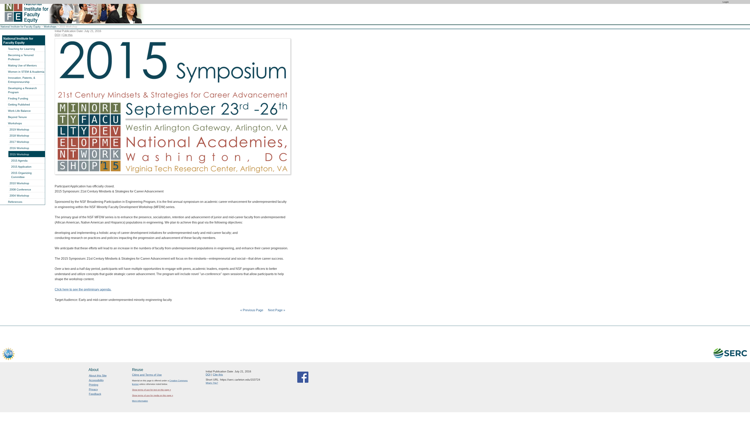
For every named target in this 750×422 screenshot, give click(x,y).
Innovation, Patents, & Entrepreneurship (21, 79)
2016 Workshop (19, 148)
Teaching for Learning (21, 48)
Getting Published (19, 104)
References (15, 201)
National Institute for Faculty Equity (21, 26)
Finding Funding (18, 98)
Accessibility (96, 380)
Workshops (50, 26)
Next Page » (276, 310)
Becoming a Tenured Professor (21, 57)
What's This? (212, 383)
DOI (57, 35)
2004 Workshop (19, 195)
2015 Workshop (19, 154)
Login (726, 2)
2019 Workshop (19, 129)
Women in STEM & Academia (26, 71)
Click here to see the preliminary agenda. (83, 289)
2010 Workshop (19, 183)
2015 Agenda (19, 160)
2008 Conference (20, 189)
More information (140, 401)
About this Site (98, 375)
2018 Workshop (19, 135)
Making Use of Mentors (22, 65)
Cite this (67, 35)
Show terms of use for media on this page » (152, 395)
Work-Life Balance (19, 110)
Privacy (93, 389)
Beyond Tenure (17, 117)
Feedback (95, 393)
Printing (93, 384)
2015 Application (21, 166)
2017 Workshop (19, 141)
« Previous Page (251, 310)
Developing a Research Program (22, 90)
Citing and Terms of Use (147, 374)
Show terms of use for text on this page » (151, 390)
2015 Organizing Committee (21, 175)
